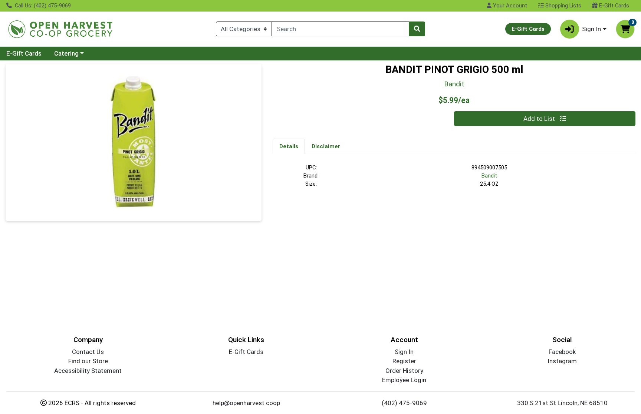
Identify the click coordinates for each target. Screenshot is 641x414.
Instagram (562, 361)
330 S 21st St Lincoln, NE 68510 (562, 403)
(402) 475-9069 (404, 403)
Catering (66, 53)
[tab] (289, 146)
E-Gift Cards (613, 5)
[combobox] (340, 28)
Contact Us (88, 351)
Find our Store (88, 361)
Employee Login (404, 380)
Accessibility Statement (88, 370)
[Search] (417, 28)
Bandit (489, 175)
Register (404, 361)
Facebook (562, 351)
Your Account (509, 5)
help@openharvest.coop (246, 403)
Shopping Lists (562, 5)
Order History (404, 370)
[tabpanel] (454, 179)
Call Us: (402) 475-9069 (42, 5)
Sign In (404, 351)
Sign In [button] (591, 29)
